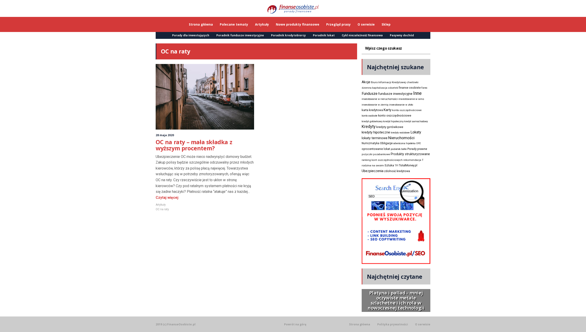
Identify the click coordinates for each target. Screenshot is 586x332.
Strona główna (359, 324)
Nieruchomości (401, 137)
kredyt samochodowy (416, 121)
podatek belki (399, 149)
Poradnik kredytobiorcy (288, 35)
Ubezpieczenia (372, 171)
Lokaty (415, 132)
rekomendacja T (413, 160)
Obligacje (386, 143)
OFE (418, 143)
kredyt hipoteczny (393, 121)
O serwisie (422, 324)
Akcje (366, 82)
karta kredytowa (372, 110)
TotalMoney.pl (408, 165)
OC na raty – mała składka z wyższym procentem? (194, 145)
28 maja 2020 (165, 135)
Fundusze (369, 93)
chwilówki (412, 82)
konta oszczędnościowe (407, 110)
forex (424, 87)
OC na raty (162, 209)
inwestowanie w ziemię (375, 104)
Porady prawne (417, 149)
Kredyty (369, 126)
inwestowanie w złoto (401, 104)
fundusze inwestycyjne (395, 94)
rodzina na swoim (373, 165)
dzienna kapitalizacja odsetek (380, 87)
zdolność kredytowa (397, 171)
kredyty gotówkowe (389, 127)
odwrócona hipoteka (404, 143)
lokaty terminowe (375, 138)
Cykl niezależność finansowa (362, 35)
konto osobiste (369, 115)
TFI (396, 165)
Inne (417, 93)
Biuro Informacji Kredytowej (388, 82)
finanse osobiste (410, 87)
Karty (387, 110)
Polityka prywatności (392, 324)
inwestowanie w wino (411, 99)
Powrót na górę (295, 324)
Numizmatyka (370, 143)
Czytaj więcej (167, 197)
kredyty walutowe (400, 132)
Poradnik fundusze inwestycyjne (240, 35)
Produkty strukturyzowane (410, 154)
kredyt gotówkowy (372, 121)
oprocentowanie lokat (376, 149)
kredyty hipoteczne (376, 132)
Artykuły (161, 204)
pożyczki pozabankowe (376, 154)
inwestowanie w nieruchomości (380, 99)
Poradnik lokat (324, 35)
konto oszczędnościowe (394, 115)
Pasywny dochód (402, 35)
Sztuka (389, 165)
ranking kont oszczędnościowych (382, 160)
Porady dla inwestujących (190, 35)
